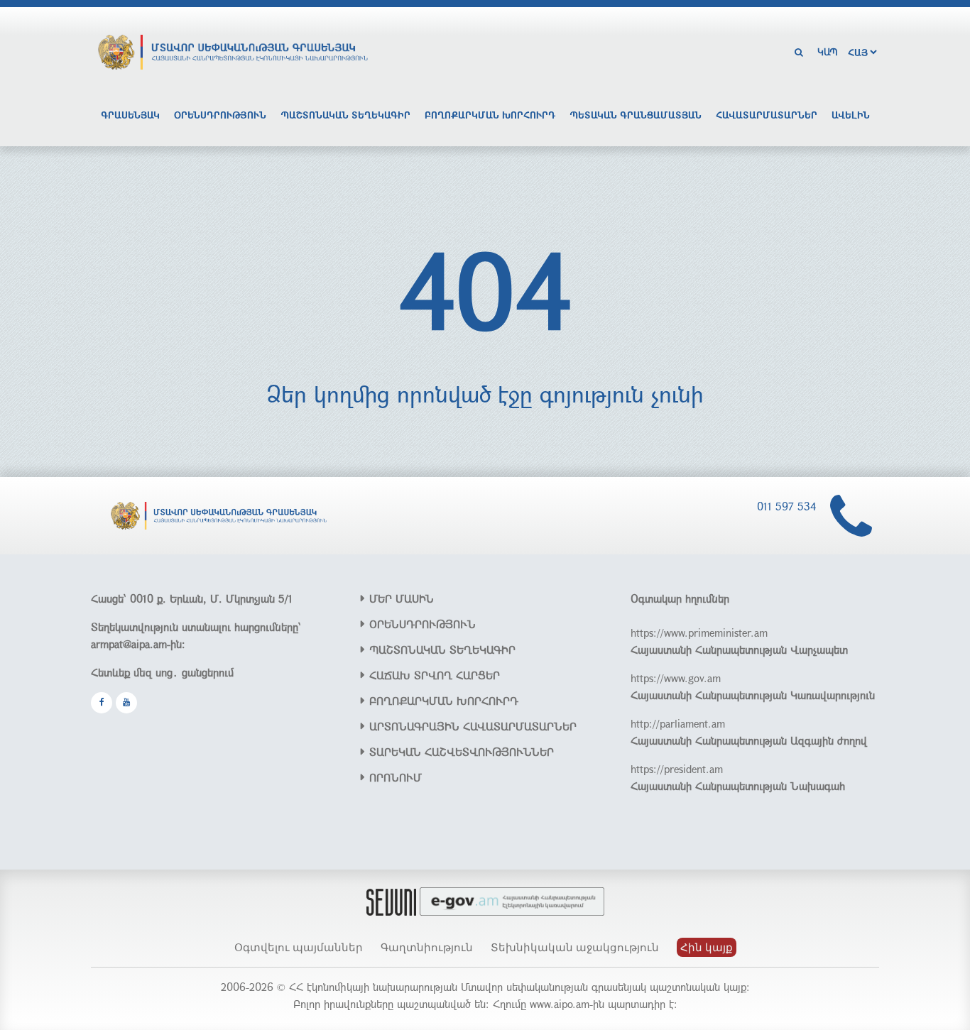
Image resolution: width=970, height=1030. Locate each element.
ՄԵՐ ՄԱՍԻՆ (401, 598)
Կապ (827, 51)
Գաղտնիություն (427, 947)
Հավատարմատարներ (766, 115)
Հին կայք (706, 947)
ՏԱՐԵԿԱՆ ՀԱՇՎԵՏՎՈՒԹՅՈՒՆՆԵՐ (461, 752)
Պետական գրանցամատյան (636, 115)
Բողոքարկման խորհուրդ (490, 115)
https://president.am (677, 769)
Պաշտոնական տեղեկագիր (345, 115)
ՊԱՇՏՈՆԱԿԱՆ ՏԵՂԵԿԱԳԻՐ (442, 649)
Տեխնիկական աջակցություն (575, 947)
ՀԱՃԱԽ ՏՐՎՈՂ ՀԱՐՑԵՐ (434, 675)
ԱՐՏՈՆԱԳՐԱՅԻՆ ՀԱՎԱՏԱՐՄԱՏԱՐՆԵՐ (473, 726)
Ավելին (851, 115)
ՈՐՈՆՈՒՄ (395, 777)
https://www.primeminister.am (699, 632)
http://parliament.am (678, 723)
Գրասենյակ (130, 115)
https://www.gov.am (676, 678)
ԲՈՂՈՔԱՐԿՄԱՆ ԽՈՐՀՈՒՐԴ (443, 701)
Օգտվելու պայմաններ (298, 947)
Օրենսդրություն (220, 115)
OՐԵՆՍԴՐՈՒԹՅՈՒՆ (422, 624)
